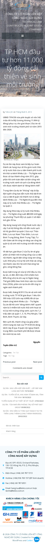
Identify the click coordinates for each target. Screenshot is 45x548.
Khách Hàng (10, 431)
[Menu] (23, 36)
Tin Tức (16, 352)
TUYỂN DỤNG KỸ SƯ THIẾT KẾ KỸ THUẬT (17, 401)
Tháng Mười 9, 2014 (24, 112)
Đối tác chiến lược (13, 425)
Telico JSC (9, 112)
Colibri (30, 540)
